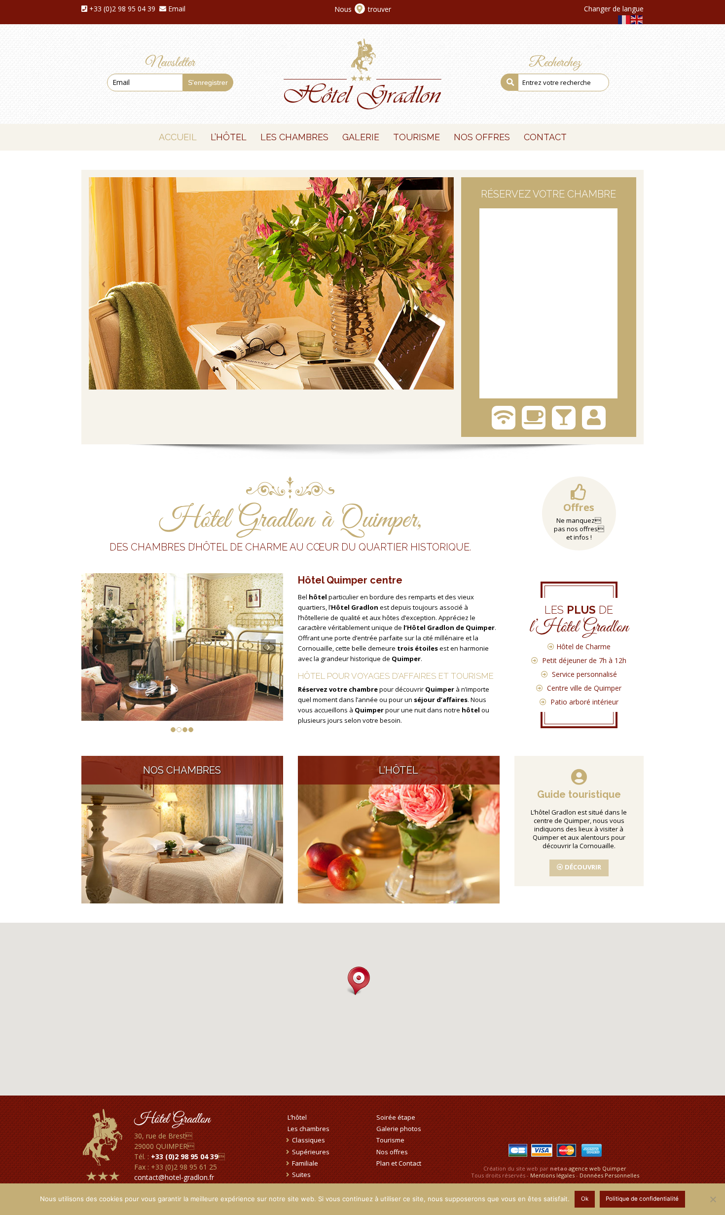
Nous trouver (362, 9)
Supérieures (310, 1151)
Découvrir (582, 866)
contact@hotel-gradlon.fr (174, 1177)
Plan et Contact (398, 1163)
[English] (637, 19)
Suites (301, 1174)
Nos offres (392, 1151)
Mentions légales (552, 1175)
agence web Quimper (597, 1168)
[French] (624, 19)
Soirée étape (395, 1117)
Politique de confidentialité (642, 1198)
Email (176, 8)
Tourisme (390, 1140)
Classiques (308, 1140)
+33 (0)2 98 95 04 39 (122, 8)
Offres (578, 507)
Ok (584, 1198)
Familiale (305, 1163)
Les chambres (308, 1128)
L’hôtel (297, 1117)
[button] (355, 981)
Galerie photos (398, 1128)
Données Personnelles (609, 1175)
